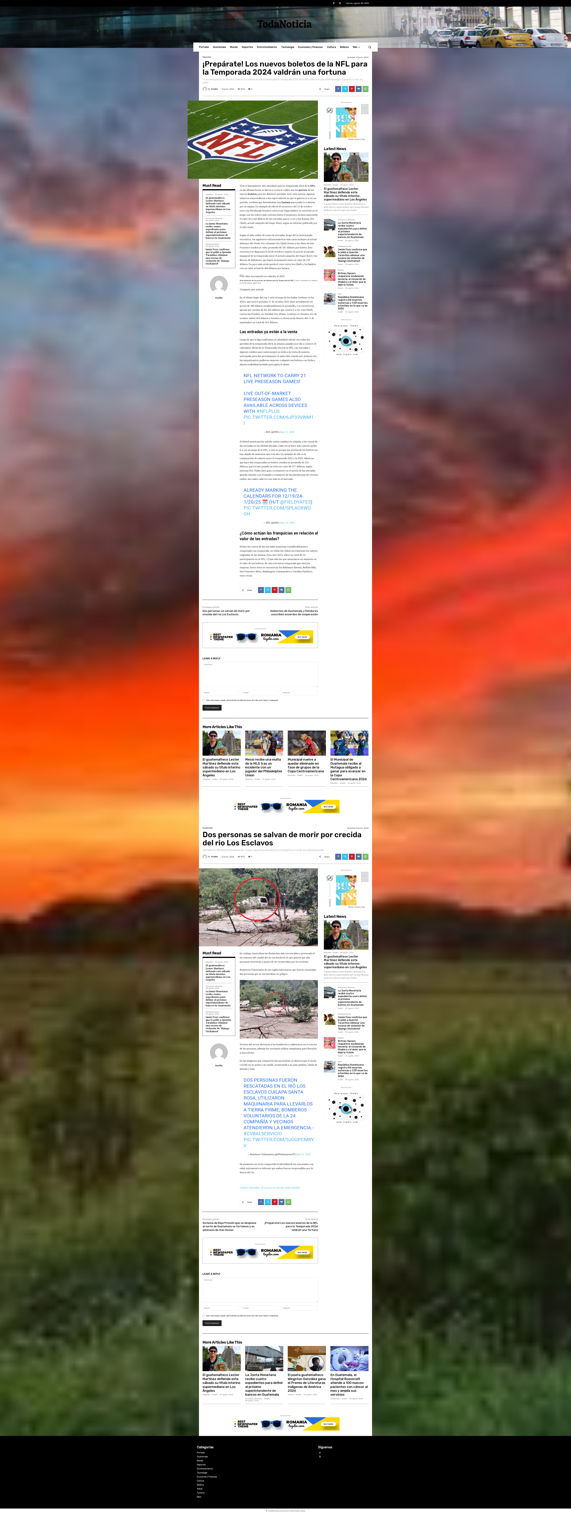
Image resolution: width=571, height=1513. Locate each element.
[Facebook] (334, 3)
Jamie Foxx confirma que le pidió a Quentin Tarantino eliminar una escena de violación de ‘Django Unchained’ (218, 256)
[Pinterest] (352, 89)
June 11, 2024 (287, 432)
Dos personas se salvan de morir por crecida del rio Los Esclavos (226, 612)
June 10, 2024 (287, 522)
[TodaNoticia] (285, 23)
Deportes (207, 57)
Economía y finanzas (214, 218)
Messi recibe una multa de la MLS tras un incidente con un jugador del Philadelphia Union (263, 767)
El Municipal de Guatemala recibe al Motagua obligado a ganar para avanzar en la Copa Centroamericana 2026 (348, 769)
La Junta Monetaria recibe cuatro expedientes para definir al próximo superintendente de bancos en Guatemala (218, 230)
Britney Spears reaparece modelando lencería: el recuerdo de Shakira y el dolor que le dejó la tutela (352, 279)
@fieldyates (295, 502)
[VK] (359, 89)
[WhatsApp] (365, 89)
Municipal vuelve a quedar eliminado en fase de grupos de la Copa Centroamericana (306, 765)
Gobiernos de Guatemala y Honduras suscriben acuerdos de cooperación (294, 612)
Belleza (341, 270)
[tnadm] (205, 89)
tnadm (214, 89)
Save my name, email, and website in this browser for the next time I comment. (242, 700)
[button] (369, 47)
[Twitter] (340, 3)
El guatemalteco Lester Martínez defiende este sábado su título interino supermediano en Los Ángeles (218, 205)
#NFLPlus (268, 411)
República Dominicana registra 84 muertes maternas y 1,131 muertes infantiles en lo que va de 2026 (353, 303)
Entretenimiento (212, 244)
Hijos (340, 294)
